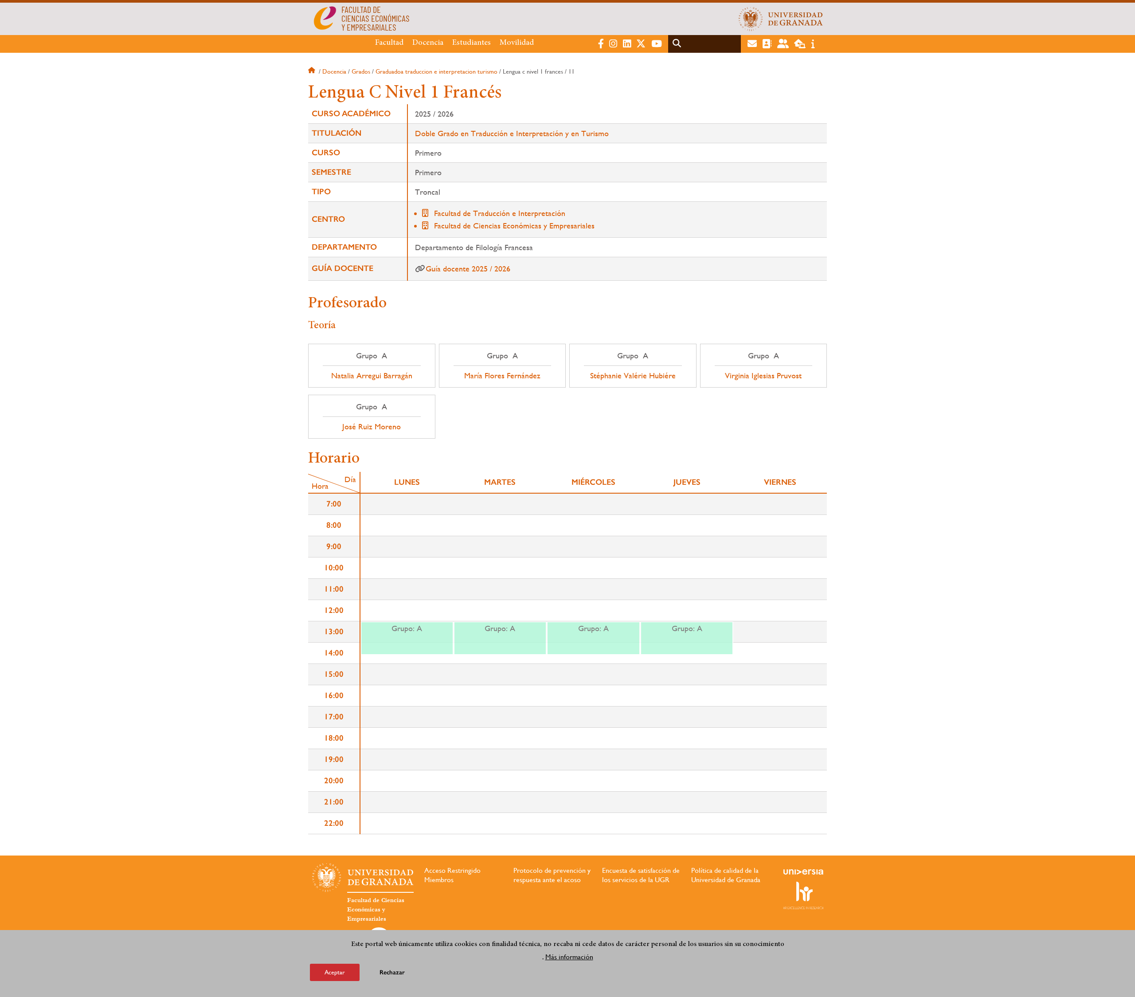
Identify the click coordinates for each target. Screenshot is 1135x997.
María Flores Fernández (502, 375)
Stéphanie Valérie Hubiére (633, 375)
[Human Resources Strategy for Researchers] (803, 895)
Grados (361, 71)
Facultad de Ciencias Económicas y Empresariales (514, 225)
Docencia (427, 43)
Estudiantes (471, 43)
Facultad (389, 43)
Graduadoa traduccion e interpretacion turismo (436, 71)
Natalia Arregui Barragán (371, 375)
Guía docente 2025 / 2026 (468, 268)
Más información (569, 956)
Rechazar (392, 972)
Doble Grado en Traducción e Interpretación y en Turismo (512, 133)
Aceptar (335, 972)
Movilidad (517, 43)
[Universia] (803, 872)
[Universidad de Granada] (780, 19)
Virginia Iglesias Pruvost (763, 375)
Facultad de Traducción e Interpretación (499, 213)
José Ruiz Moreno (371, 426)
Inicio (312, 71)
